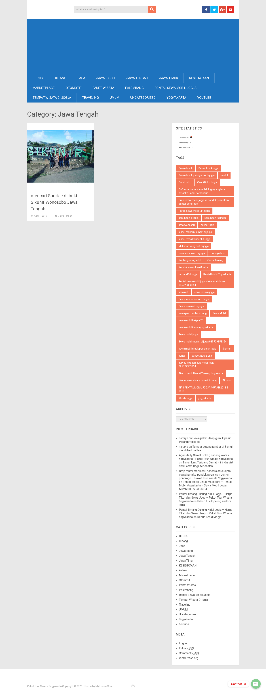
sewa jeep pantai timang (193, 313)
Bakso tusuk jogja (208, 168)
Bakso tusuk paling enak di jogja (197, 175)
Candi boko (185, 182)
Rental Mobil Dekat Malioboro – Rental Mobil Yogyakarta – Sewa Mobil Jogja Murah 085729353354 (205, 485)
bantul (224, 175)
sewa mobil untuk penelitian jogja (197, 348)
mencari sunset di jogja (192, 253)
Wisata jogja (185, 398)
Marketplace (44, 88)
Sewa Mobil (219, 313)
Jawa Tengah (137, 78)
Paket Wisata (103, 88)
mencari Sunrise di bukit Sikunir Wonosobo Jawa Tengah (55, 202)
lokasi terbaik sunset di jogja (194, 239)
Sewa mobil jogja (188, 334)
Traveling (90, 97)
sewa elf (183, 292)
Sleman (226, 348)
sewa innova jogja (204, 292)
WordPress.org (188, 658)
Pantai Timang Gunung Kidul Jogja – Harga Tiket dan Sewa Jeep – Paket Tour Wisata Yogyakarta (205, 497)
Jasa (81, 78)
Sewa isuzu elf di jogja (191, 306)
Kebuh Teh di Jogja (209, 517)
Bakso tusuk (186, 168)
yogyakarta (204, 398)
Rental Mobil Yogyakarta (217, 274)
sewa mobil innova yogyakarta (196, 327)
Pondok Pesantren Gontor (193, 267)
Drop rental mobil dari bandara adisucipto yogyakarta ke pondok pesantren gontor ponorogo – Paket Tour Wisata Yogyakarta (205, 474)
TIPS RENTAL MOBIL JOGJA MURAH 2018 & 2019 (203, 389)
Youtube (204, 97)
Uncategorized (142, 97)
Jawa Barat (105, 78)
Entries (186, 648)
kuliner (183, 570)
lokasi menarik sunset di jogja (195, 232)
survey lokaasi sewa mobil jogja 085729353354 (196, 364)
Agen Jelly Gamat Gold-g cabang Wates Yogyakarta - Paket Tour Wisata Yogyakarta (206, 457)
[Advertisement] (133, 46)
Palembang (134, 88)
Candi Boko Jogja (207, 182)
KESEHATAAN (199, 78)
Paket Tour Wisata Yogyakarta (44, 686)
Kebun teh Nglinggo (215, 217)
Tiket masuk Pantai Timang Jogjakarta (201, 373)
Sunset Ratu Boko (201, 355)
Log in (183, 643)
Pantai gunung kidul (190, 260)
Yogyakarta (176, 97)
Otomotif (73, 88)
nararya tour (218, 253)
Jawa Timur (168, 78)
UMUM (114, 97)
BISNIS (38, 78)
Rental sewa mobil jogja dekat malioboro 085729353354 (202, 283)
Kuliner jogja (207, 224)
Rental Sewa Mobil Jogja (176, 88)
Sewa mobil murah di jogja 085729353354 (203, 341)
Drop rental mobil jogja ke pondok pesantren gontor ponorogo (204, 202)
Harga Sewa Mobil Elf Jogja (194, 210)
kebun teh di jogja (189, 217)
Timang (227, 380)
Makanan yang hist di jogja (194, 246)
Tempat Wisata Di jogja (52, 97)
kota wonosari (187, 224)
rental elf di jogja (188, 274)
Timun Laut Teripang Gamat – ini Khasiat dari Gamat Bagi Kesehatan (206, 464)
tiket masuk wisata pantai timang (198, 380)
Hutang (60, 78)
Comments (189, 653)
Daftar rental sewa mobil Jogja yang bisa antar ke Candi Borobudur (202, 191)
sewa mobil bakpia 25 (191, 320)
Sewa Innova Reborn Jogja (194, 299)
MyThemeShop (104, 686)
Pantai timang (215, 260)
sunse (182, 355)
